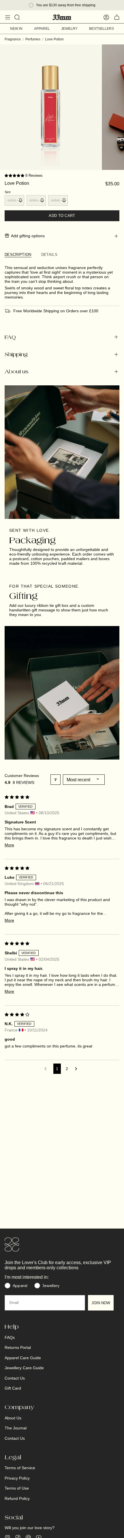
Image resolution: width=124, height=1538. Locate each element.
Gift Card (13, 1388)
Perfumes (32, 39)
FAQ (10, 337)
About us (16, 371)
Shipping (16, 354)
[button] (15, 175)
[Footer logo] (12, 1244)
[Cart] (116, 17)
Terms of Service (20, 1468)
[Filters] (55, 779)
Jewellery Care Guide (24, 1368)
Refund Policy (17, 1498)
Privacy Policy (17, 1478)
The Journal (16, 1428)
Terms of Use (17, 1488)
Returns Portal (18, 1347)
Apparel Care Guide (23, 1357)
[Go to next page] (77, 1069)
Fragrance (13, 39)
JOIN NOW (100, 1303)
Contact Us (15, 1378)
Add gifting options (27, 236)
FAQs (10, 1337)
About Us (13, 1418)
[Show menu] (7, 17)
